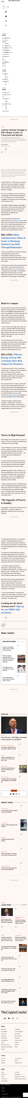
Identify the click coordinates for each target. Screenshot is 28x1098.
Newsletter (8, 94)
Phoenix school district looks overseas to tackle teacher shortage (8, 648)
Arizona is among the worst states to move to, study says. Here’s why (8, 758)
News (4, 35)
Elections (4, 47)
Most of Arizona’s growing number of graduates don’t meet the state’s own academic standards (9, 659)
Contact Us (4, 1078)
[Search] (8, 7)
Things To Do (18, 1062)
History (4, 79)
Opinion (7, 92)
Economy (5, 45)
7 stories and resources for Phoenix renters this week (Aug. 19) (9, 958)
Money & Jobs (5, 1044)
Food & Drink (4, 777)
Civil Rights (4, 1031)
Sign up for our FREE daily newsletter (12, 609)
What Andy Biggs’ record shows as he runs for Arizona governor (9, 854)
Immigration (4, 808)
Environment (18, 1036)
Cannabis (7, 38)
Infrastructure (18, 1040)
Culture (4, 73)
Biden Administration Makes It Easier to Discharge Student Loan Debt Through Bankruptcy (13, 241)
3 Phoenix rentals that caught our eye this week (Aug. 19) (8, 969)
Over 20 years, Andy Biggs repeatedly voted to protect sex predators (14, 738)
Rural (6, 62)
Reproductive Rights (7, 745)
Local (4, 71)
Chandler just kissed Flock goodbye (7, 840)
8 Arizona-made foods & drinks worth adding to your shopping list (9, 780)
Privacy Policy (4, 1094)
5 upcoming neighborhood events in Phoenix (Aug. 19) (7, 980)
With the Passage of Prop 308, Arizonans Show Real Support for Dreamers (12, 359)
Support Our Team (20, 1076)
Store (3, 98)
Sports (4, 65)
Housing (7, 50)
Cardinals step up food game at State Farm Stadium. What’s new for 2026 (8, 991)
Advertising (5, 111)
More (4, 89)
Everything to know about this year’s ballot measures (8, 668)
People (4, 81)
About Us (3, 1074)
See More (24, 904)
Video (3, 92)
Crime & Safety (5, 866)
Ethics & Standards (5, 1084)
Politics (7, 56)
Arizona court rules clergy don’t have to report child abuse (9, 868)
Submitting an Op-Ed (20, 1078)
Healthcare (4, 1038)
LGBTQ (7, 54)
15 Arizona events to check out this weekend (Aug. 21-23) (8, 1002)
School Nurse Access (12, 395)
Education (8, 45)
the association (17, 269)
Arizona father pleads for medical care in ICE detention (9, 811)
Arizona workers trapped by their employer (9, 825)
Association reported (17, 220)
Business (4, 38)
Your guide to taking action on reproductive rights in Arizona (8, 748)
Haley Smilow (4, 144)
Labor (4, 54)
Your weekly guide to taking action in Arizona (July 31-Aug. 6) (8, 679)
